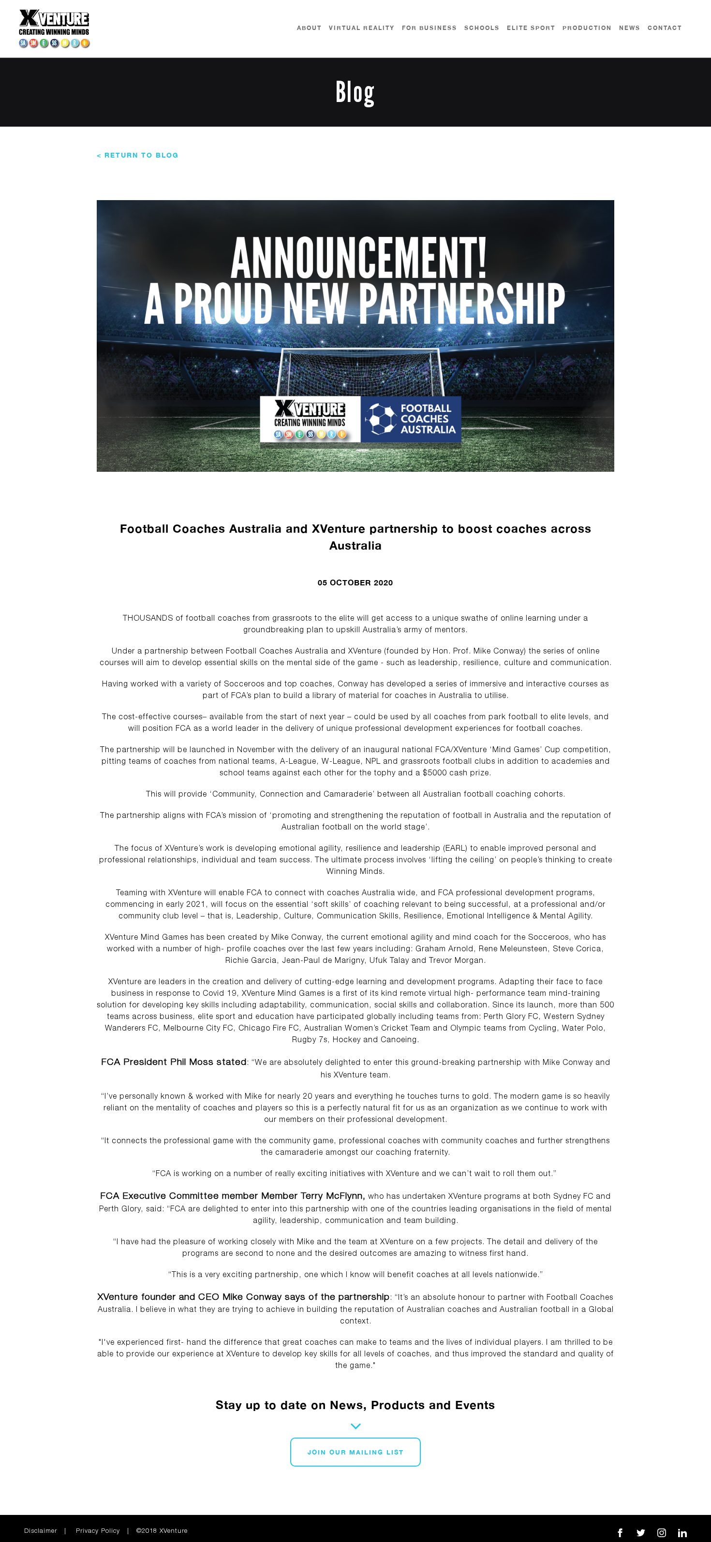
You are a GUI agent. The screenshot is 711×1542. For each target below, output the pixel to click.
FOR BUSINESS (429, 27)
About (309, 27)
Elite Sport (531, 27)
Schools (482, 27)
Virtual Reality (362, 27)
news (629, 27)
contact (665, 27)
